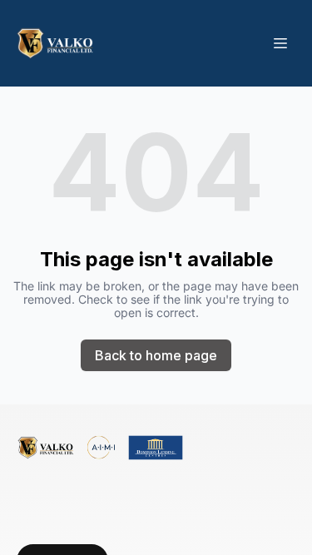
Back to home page (156, 355)
